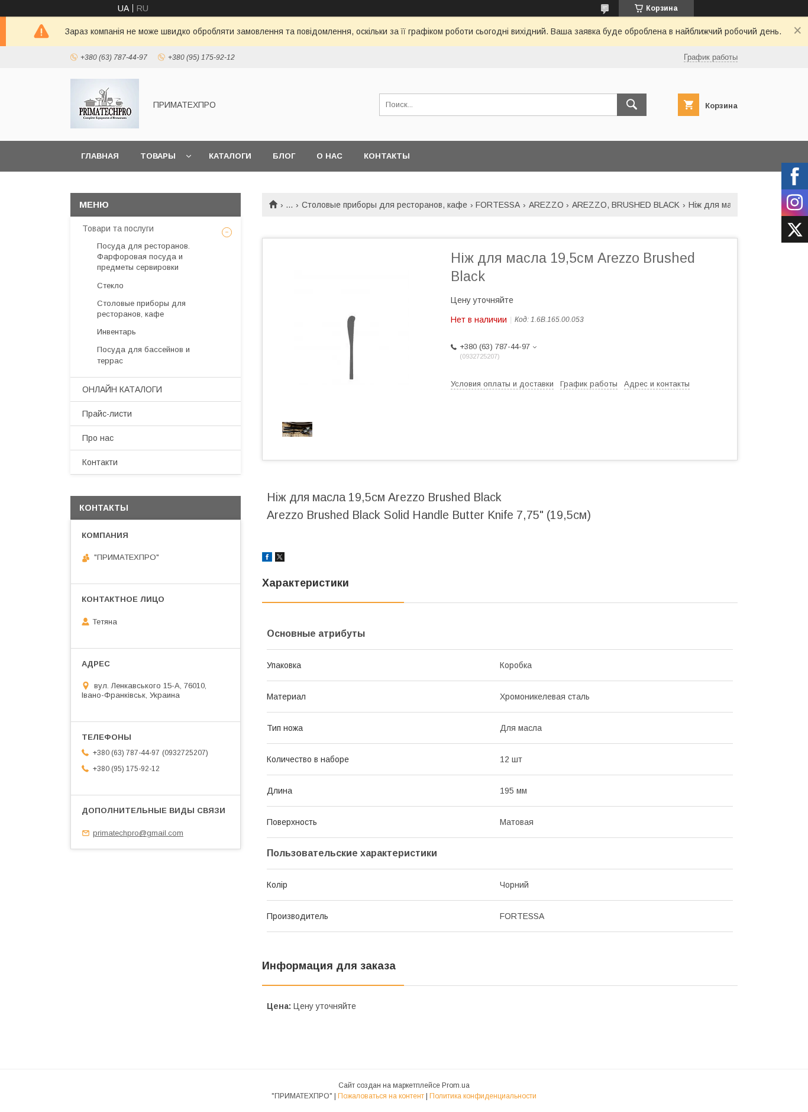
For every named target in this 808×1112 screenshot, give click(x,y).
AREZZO (546, 204)
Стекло (110, 285)
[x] (280, 558)
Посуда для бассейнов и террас (143, 355)
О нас (329, 156)
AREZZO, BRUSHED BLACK (626, 204)
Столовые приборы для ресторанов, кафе (384, 204)
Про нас (98, 438)
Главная (100, 156)
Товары (158, 156)
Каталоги (230, 156)
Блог (284, 156)
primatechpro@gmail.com (138, 833)
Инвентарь (116, 331)
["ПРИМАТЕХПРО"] (104, 125)
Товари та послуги (118, 228)
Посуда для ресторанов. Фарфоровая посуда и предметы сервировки (143, 256)
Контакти (100, 462)
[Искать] (632, 105)
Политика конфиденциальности (482, 1096)
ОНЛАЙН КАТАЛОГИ (122, 389)
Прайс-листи (107, 413)
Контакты (387, 156)
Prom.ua (456, 1085)
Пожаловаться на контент (381, 1096)
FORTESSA (498, 204)
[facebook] (267, 558)
